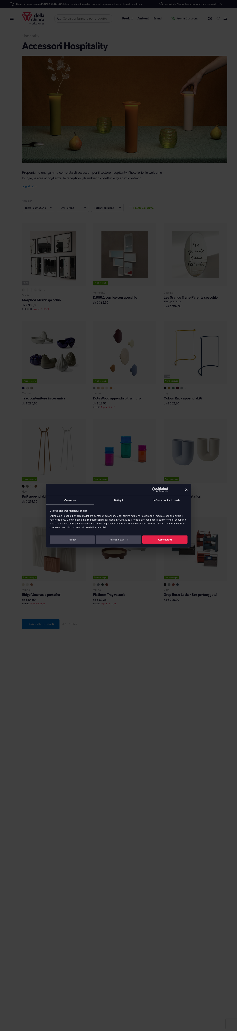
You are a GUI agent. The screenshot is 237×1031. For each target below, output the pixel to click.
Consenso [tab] (70, 500)
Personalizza (116, 539)
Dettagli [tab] (118, 500)
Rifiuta (72, 539)
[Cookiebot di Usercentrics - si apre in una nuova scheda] (154, 489)
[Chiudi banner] (186, 490)
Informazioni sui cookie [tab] (166, 500)
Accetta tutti (165, 539)
